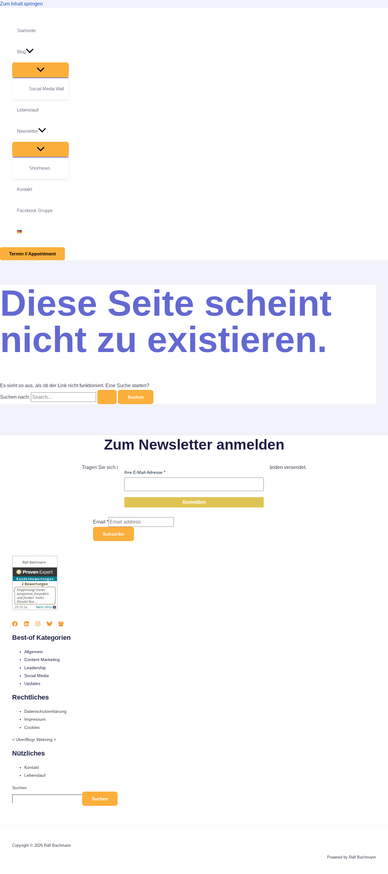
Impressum (35, 719)
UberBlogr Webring (34, 739)
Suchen (19, 787)
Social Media (36, 675)
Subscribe (113, 534)
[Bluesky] (49, 624)
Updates (32, 683)
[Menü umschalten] (40, 70)
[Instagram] (38, 624)
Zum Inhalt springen (21, 3)
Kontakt (31, 767)
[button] (30, 51)
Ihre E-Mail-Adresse (143, 472)
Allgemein (33, 651)
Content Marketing (42, 659)
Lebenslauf (34, 775)
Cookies (32, 727)
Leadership (35, 667)
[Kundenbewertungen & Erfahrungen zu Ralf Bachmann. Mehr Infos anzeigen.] (35, 608)
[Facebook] (15, 624)
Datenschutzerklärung (45, 711)
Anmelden (194, 502)
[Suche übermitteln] (107, 397)
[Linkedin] (26, 624)
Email (101, 521)
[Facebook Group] (61, 624)
